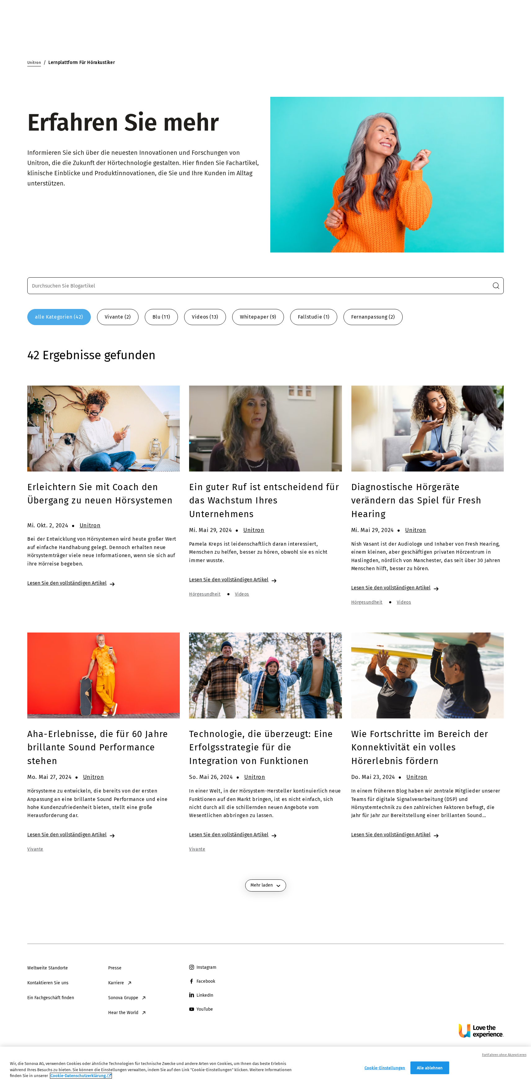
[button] (496, 285)
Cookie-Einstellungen (385, 1067)
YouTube (205, 1009)
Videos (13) (205, 317)
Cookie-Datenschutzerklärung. (79, 1075)
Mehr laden (261, 885)
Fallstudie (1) (314, 317)
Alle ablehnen (430, 1067)
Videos (242, 594)
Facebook (206, 981)
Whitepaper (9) (258, 317)
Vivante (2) (118, 317)
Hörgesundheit (204, 594)
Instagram (206, 967)
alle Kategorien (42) (59, 317)
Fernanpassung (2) (373, 317)
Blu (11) (161, 317)
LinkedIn (205, 995)
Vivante (35, 849)
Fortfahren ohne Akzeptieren (504, 1055)
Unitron (90, 525)
